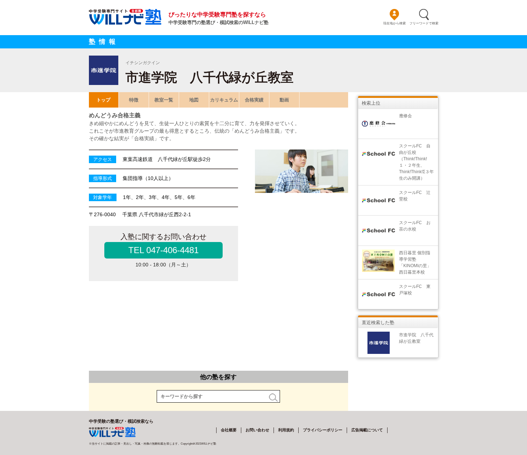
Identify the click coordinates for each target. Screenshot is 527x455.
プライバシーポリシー (322, 430)
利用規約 (286, 430)
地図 (194, 100)
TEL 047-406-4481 (163, 250)
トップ (103, 100)
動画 (284, 100)
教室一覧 (164, 100)
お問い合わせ (257, 430)
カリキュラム (224, 100)
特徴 (133, 100)
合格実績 (254, 100)
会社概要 (229, 430)
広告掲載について (367, 430)
